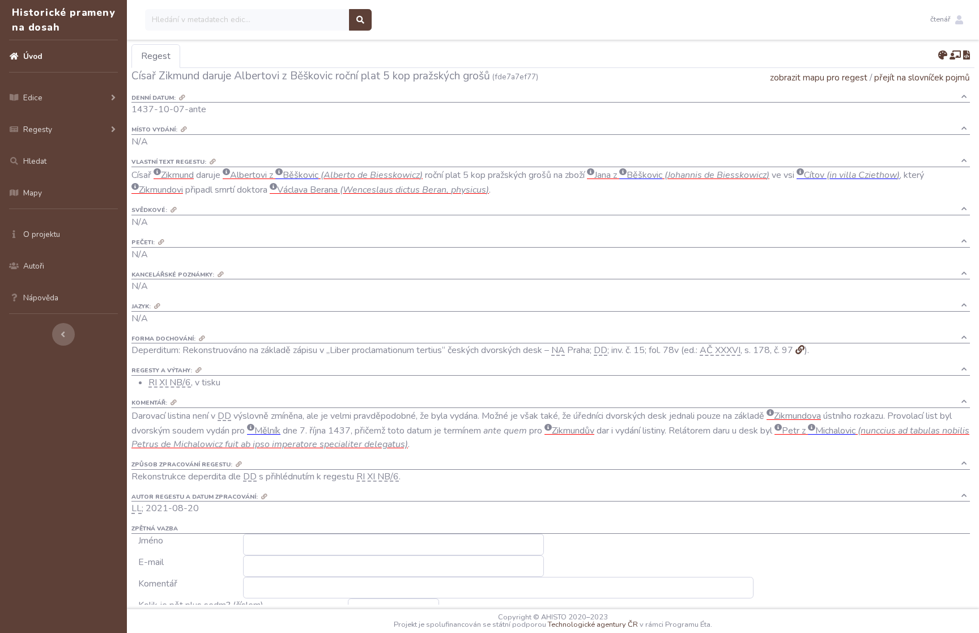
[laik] (955, 55)
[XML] (966, 55)
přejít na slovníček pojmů (922, 77)
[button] (946, 20)
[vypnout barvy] (942, 55)
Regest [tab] (156, 56)
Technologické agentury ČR (593, 624)
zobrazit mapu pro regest (818, 77)
